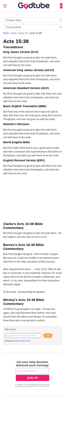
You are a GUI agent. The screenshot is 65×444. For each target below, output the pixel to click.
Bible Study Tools (23, 341)
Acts (14, 33)
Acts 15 (23, 33)
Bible (6, 33)
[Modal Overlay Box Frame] (32, 374)
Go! (47, 335)
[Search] (61, 6)
